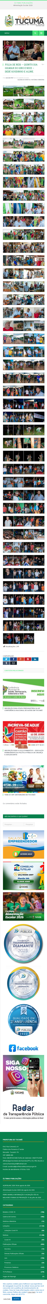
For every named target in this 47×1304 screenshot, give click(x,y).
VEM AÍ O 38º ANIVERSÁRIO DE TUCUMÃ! (19, 795)
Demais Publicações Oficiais (14, 1253)
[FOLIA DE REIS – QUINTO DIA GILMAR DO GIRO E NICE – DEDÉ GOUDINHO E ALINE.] (23, 51)
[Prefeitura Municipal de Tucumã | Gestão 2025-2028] (23, 20)
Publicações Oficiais (10, 1244)
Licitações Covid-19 (10, 1230)
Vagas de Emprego (9, 1276)
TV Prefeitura (7, 1272)
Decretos (7, 1249)
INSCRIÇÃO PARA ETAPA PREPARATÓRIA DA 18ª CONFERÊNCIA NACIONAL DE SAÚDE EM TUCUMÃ (23, 709)
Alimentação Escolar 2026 (23, 5)
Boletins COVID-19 (9, 1212)
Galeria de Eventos (23, 80)
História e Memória (37, 80)
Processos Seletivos (11, 1267)
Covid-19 (7, 1240)
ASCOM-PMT (9, 78)
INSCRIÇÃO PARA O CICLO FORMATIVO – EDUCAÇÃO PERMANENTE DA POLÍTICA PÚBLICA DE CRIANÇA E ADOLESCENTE (24, 752)
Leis (5, 1258)
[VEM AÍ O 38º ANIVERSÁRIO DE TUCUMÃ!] (23, 779)
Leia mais (31, 1292)
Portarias (7, 1263)
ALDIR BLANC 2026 (9, 1185)
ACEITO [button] (16, 1299)
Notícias (5, 1235)
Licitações (6, 1226)
